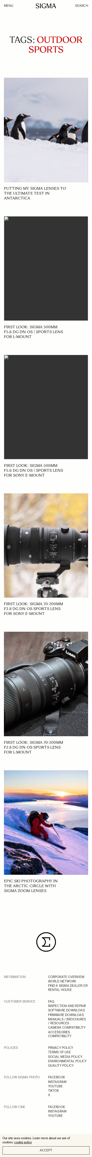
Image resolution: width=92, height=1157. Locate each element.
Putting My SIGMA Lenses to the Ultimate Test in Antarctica (35, 193)
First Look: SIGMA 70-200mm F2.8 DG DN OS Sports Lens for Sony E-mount (33, 609)
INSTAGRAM (57, 1082)
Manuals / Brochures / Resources (67, 1021)
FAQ (51, 1001)
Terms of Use (59, 1052)
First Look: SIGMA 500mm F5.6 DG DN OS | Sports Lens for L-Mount (33, 332)
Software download (66, 1010)
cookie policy (23, 1142)
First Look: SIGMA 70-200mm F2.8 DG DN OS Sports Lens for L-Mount (33, 747)
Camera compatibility (67, 1027)
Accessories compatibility (60, 1034)
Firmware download (66, 1015)
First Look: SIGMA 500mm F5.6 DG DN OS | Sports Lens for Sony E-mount (33, 470)
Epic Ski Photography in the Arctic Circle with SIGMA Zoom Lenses (31, 886)
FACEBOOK (56, 1077)
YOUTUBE (55, 1086)
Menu (8, 6)
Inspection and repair (67, 1006)
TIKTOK (53, 1090)
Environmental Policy (67, 1061)
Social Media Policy (65, 1057)
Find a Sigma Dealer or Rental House (68, 987)
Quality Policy (61, 1065)
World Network (62, 981)
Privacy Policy (60, 1048)
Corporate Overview (66, 977)
